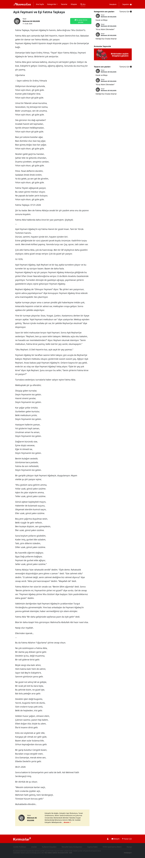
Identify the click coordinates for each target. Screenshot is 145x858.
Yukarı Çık (127, 839)
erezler (34, 847)
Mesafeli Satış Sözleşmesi (72, 847)
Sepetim (125, 4)
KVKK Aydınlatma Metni (112, 847)
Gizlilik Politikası (19, 847)
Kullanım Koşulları (49, 847)
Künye (129, 847)
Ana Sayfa (40, 4)
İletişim (116, 839)
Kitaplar (74, 4)
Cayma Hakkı (92, 847)
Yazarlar (64, 4)
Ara (83, 4)
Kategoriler (51, 4)
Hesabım (112, 4)
